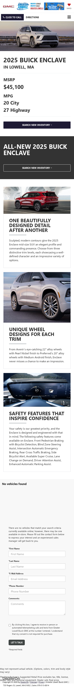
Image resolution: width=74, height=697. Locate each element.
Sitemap (33, 682)
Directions (32, 17)
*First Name (14, 548)
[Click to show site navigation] (69, 17)
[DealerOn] (11, 678)
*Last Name (14, 561)
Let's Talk (17, 642)
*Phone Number (16, 585)
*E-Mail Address (16, 573)
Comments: (14, 598)
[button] (12, 17)
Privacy (41, 682)
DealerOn (24, 682)
